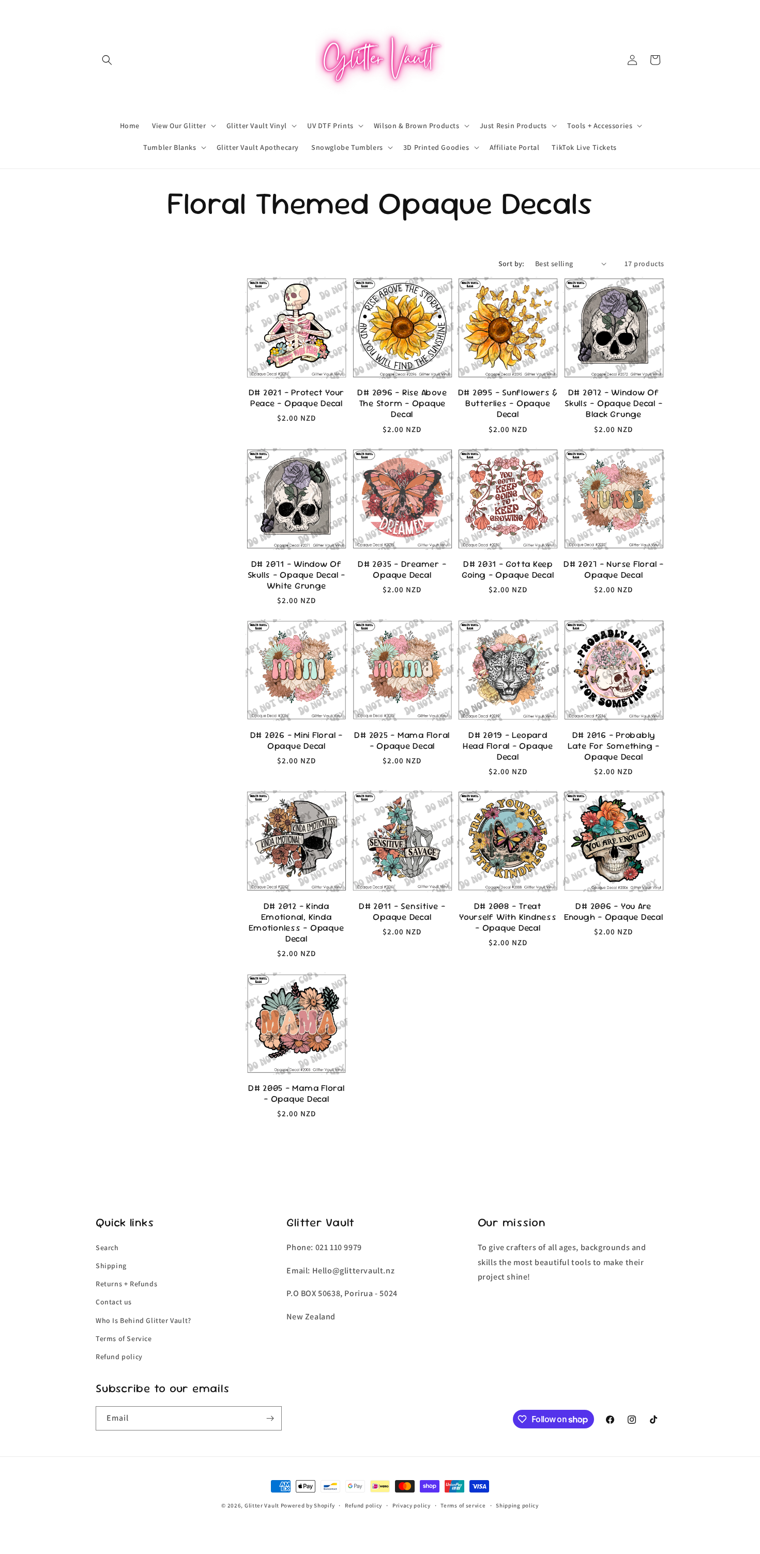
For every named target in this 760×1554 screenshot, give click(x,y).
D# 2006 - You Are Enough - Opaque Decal (613, 911)
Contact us (114, 1301)
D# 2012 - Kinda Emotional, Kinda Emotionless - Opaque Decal (296, 922)
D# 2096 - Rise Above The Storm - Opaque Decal (402, 403)
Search (107, 1247)
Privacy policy (411, 1505)
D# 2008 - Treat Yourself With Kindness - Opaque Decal (508, 917)
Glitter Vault (262, 1505)
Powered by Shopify (308, 1505)
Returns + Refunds (126, 1283)
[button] (107, 60)
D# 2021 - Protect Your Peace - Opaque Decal (297, 398)
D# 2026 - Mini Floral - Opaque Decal (296, 740)
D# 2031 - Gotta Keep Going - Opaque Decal (508, 569)
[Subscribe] (270, 1418)
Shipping (111, 1265)
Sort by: (511, 263)
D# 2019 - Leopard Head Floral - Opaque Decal (508, 746)
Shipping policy (517, 1505)
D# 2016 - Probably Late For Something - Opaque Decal (614, 746)
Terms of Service (124, 1338)
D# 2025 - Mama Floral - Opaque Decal (402, 740)
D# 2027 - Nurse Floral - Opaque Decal (614, 569)
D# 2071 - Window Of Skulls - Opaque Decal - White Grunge (296, 575)
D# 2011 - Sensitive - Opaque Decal (402, 911)
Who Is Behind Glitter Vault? (143, 1320)
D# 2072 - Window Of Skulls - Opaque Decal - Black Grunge (613, 403)
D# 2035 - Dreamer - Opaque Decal (402, 569)
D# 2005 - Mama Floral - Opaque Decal (296, 1093)
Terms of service (462, 1505)
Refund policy (119, 1356)
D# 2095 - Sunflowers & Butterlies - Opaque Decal (508, 403)
